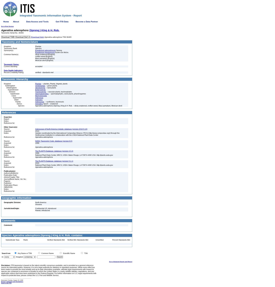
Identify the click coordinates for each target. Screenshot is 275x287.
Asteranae (39, 98)
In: (3, 257)
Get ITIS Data (62, 21)
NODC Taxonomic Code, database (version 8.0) (53, 141)
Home (6, 21)
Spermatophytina (42, 94)
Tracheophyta (40, 92)
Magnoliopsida (41, 96)
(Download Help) (37, 37)
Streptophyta (40, 88)
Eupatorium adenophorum (45, 50)
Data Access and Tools (37, 21)
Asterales (39, 100)
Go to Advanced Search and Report (120, 261)
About (16, 21)
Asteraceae (39, 102)
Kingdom (19, 257)
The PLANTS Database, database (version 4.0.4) (54, 151)
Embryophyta (40, 90)
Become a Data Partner (87, 21)
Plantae (38, 84)
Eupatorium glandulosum (45, 52)
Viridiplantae (40, 86)
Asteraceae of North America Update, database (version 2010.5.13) (61, 129)
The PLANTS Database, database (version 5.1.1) (54, 161)
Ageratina (39, 104)
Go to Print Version (7, 26)
